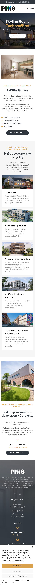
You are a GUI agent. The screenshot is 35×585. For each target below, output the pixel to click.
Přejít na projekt (16, 35)
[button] (32, 547)
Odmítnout (17, 571)
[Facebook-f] (15, 494)
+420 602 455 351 (17, 444)
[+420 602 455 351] (17, 440)
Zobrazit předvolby (17, 576)
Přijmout (17, 566)
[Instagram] (20, 494)
